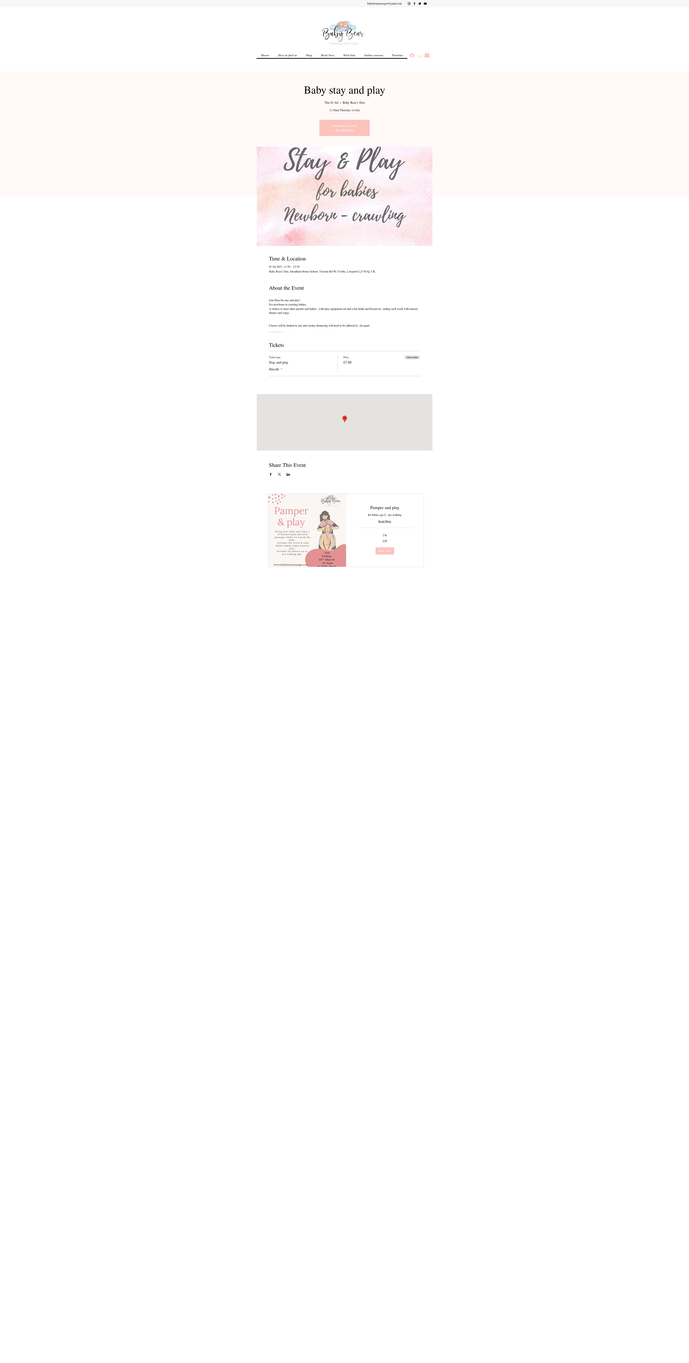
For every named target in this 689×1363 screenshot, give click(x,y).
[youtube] (425, 3)
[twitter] (420, 3)
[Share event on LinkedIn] (288, 474)
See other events (344, 130)
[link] (385, 507)
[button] (374, 55)
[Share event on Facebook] (270, 474)
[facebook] (414, 3)
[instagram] (409, 3)
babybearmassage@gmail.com (384, 3)
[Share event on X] (279, 474)
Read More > (276, 332)
